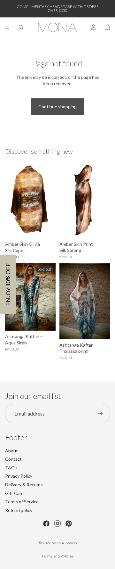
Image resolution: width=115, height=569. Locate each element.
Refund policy (18, 510)
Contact (13, 459)
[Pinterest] (69, 523)
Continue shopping (57, 106)
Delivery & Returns (24, 484)
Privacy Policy (18, 476)
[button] (8, 284)
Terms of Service (22, 501)
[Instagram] (57, 523)
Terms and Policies (58, 556)
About (11, 450)
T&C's (11, 467)
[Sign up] (100, 413)
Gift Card (14, 493)
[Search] (21, 27)
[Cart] (107, 27)
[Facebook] (46, 523)
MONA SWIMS (64, 542)
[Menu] (7, 27)
